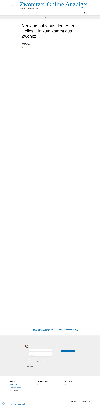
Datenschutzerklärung (20, 404)
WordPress (12, 404)
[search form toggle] (84, 13)
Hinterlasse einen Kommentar (26, 45)
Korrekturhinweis (44, 360)
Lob (41, 361)
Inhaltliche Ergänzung (35, 360)
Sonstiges (46, 361)
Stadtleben (14, 13)
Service (69, 13)
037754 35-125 (13, 384)
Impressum (73, 401)
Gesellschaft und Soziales (41, 13)
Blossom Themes (35, 403)
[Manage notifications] (3, 403)
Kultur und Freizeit (25, 13)
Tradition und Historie (58, 13)
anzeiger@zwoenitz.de (16, 387)
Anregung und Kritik (34, 361)
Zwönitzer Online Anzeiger (54, 4)
